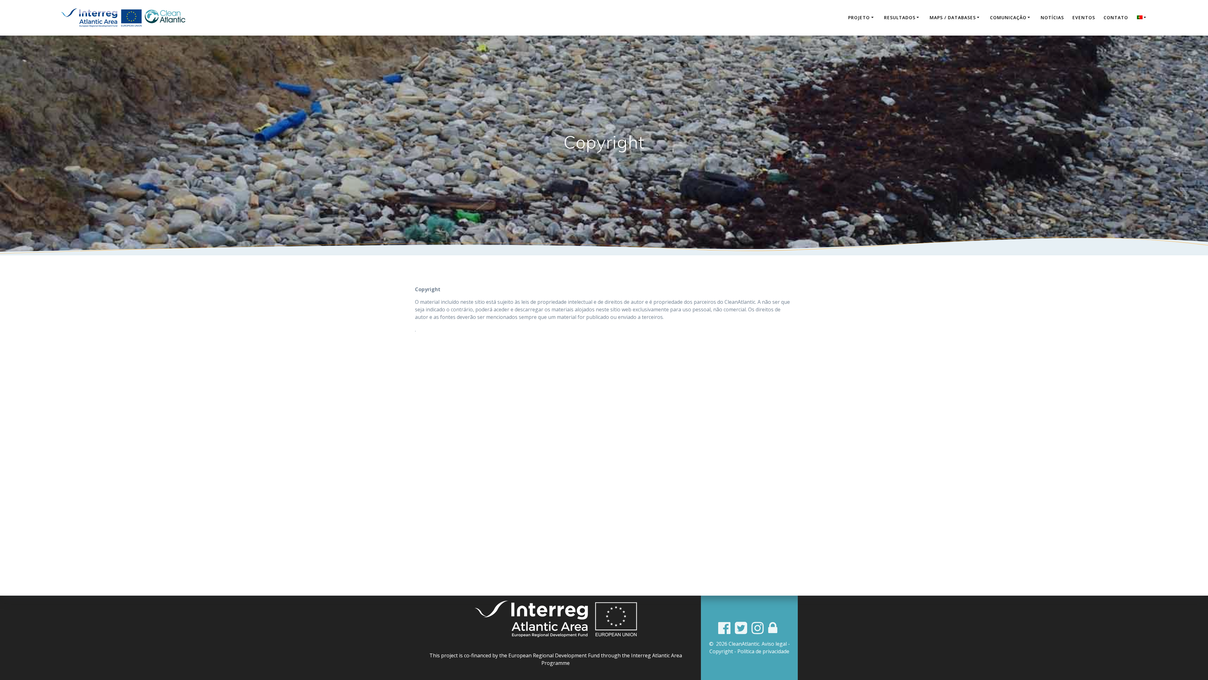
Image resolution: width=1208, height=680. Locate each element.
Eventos (1083, 17)
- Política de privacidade (761, 651)
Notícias (1052, 17)
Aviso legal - (776, 643)
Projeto (859, 17)
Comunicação (1008, 17)
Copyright (721, 651)
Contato (1116, 17)
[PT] (1142, 17)
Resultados (899, 17)
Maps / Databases (953, 17)
